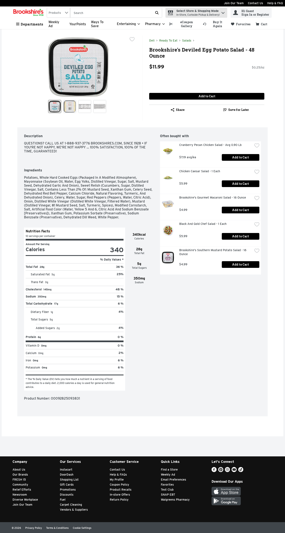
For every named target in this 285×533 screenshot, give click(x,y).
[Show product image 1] (54, 106)
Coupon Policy (119, 484)
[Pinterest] (220, 471)
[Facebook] (214, 471)
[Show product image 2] (69, 106)
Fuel (63, 499)
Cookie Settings (82, 527)
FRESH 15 (19, 479)
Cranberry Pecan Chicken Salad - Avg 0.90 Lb (210, 145)
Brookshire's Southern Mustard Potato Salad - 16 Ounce (213, 252)
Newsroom (20, 494)
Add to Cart (206, 96)
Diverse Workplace (25, 499)
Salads (186, 40)
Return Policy (119, 499)
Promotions (68, 489)
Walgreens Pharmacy (175, 499)
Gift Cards (67, 484)
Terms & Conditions (57, 527)
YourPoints (77, 24)
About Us (19, 469)
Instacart (66, 469)
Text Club (167, 489)
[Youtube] (234, 471)
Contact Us (255, 3)
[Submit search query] (157, 12)
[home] (29, 13)
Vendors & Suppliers (74, 509)
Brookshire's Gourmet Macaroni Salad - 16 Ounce (212, 197)
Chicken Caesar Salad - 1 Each (199, 171)
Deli (152, 40)
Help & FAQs (118, 474)
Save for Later (238, 110)
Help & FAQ (275, 3)
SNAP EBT (168, 494)
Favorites (167, 484)
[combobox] (58, 13)
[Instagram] (227, 471)
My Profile (117, 479)
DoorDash (66, 474)
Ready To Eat (168, 40)
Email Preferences (173, 479)
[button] (223, 11)
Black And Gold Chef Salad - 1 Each (203, 223)
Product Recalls (120, 489)
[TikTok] (240, 471)
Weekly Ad (168, 474)
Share (180, 110)
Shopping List (69, 479)
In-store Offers (120, 494)
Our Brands (20, 474)
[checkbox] (132, 39)
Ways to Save (97, 24)
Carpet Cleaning (71, 504)
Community (20, 484)
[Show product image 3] (84, 106)
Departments (32, 24)
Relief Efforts (22, 489)
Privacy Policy (33, 527)
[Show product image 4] (99, 106)
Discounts (66, 494)
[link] (184, 24)
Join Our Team (234, 3)
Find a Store (169, 469)
